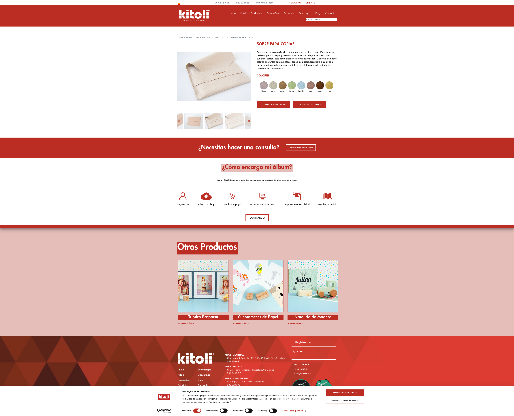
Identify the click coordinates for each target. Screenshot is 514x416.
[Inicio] (194, 20)
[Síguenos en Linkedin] (304, 355)
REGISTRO (294, 2)
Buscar (301, 19)
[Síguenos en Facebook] (293, 355)
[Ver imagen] (214, 76)
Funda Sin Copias (275, 104)
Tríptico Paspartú (203, 317)
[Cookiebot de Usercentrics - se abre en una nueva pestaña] (164, 411)
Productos (256, 13)
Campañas (273, 13)
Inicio (233, 13)
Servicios (289, 13)
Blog (317, 13)
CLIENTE (310, 2)
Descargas (304, 13)
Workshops (204, 369)
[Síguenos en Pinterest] (300, 355)
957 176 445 (222, 2)
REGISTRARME (257, 217)
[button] (293, 355)
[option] (214, 76)
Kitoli (243, 13)
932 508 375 (233, 384)
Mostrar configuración (292, 411)
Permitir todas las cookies (345, 392)
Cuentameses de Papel (258, 317)
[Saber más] (203, 286)
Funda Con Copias (311, 104)
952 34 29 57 (234, 373)
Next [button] (248, 121)
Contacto (330, 13)
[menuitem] (179, 3)
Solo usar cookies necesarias (345, 400)
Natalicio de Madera (313, 317)
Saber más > (186, 323)
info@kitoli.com (264, 2)
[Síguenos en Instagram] (296, 355)
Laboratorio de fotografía (194, 37)
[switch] (224, 410)
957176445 (242, 2)
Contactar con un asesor (301, 147)
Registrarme (303, 342)
